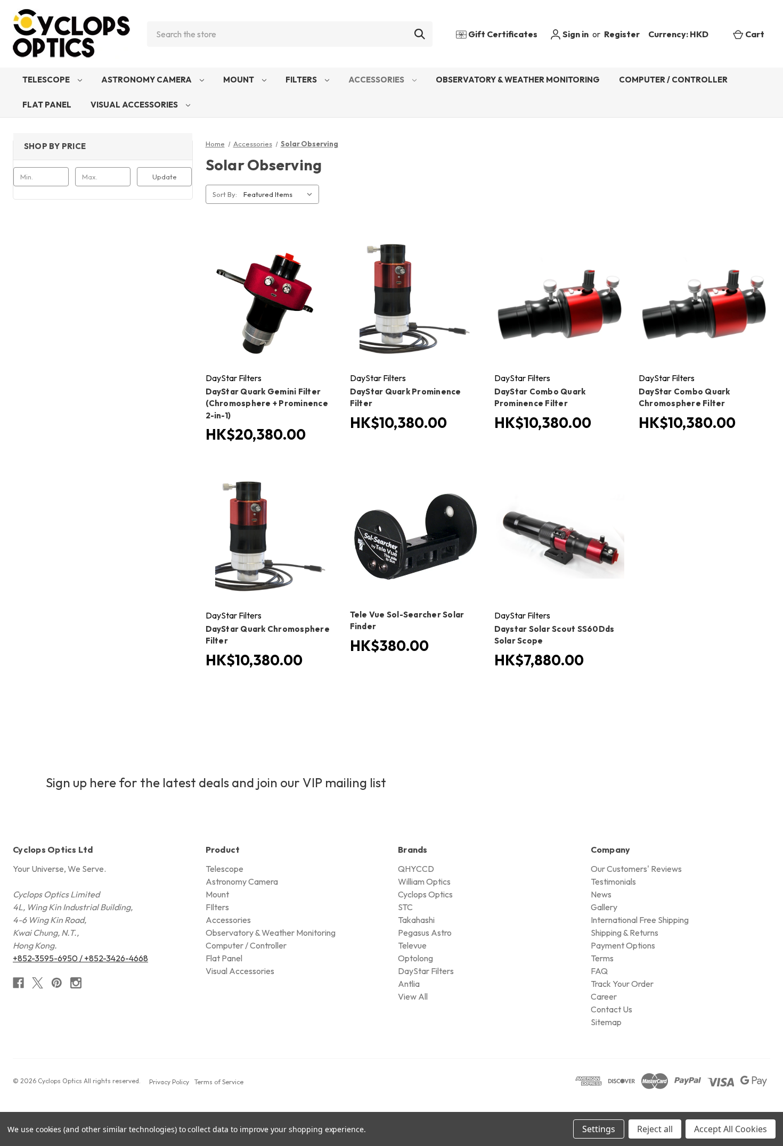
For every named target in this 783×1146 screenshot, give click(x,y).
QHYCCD (416, 868)
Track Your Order (622, 983)
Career (604, 996)
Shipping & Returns (624, 932)
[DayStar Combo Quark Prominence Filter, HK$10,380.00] (560, 299)
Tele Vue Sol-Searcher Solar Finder (407, 620)
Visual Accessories (135, 105)
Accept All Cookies (730, 1129)
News (601, 894)
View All (413, 996)
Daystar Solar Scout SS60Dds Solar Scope (554, 635)
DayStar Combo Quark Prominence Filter (540, 397)
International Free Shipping (640, 919)
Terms (602, 958)
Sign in (575, 34)
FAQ (599, 971)
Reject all (655, 1129)
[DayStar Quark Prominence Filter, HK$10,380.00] (416, 299)
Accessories (377, 80)
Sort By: (225, 194)
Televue (412, 945)
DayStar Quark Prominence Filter (405, 397)
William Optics (424, 881)
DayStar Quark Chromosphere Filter (268, 635)
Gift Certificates (502, 34)
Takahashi (416, 919)
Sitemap (606, 1022)
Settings (598, 1129)
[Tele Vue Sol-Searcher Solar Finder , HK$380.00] (416, 537)
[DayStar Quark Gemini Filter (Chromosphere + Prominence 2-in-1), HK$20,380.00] (271, 299)
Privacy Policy (169, 1082)
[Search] (420, 34)
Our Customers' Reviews (636, 868)
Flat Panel (46, 105)
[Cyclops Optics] (71, 34)
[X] (37, 982)
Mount (239, 80)
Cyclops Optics (425, 894)
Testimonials (613, 881)
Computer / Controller (673, 80)
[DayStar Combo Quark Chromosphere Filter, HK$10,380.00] (704, 299)
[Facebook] (18, 982)
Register (622, 34)
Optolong (415, 958)
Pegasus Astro (425, 932)
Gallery (604, 907)
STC (405, 907)
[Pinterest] (56, 982)
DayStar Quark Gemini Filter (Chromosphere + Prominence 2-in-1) (267, 403)
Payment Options (623, 945)
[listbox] (280, 194)
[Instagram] (75, 982)
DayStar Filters (426, 971)
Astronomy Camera (147, 80)
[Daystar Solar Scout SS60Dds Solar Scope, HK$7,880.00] (560, 537)
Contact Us (611, 1009)
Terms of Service (218, 1082)
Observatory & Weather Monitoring (518, 80)
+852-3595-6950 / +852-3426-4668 (80, 958)
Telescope (46, 80)
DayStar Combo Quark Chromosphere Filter (684, 397)
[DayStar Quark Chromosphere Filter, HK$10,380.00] (271, 537)
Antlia (409, 983)
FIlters (302, 80)
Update (164, 176)
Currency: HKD (679, 34)
